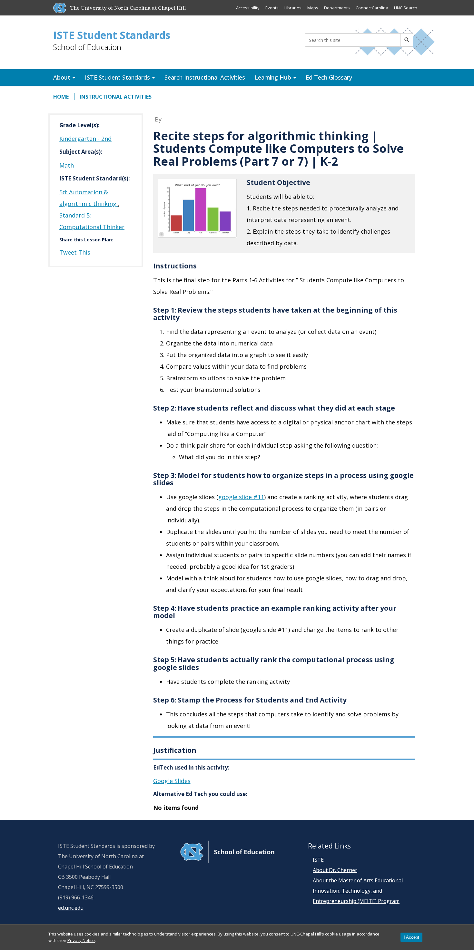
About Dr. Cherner (335, 870)
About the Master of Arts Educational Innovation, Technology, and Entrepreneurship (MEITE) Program (358, 891)
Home (61, 96)
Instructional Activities (116, 96)
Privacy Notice (81, 940)
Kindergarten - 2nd (85, 138)
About (62, 77)
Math (66, 165)
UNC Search (405, 8)
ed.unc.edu (71, 907)
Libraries (292, 8)
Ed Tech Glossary (329, 77)
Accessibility (248, 8)
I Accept (411, 937)
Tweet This (74, 252)
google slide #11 (241, 497)
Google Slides (172, 781)
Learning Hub (274, 77)
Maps (312, 8)
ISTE (318, 859)
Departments (337, 8)
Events (272, 8)
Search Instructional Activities (204, 77)
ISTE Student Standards (111, 35)
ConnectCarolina (372, 8)
